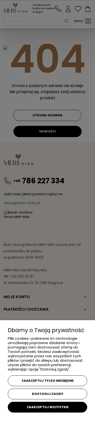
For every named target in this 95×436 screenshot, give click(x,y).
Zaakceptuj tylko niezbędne (48, 380)
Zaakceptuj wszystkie (47, 407)
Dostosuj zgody (47, 394)
